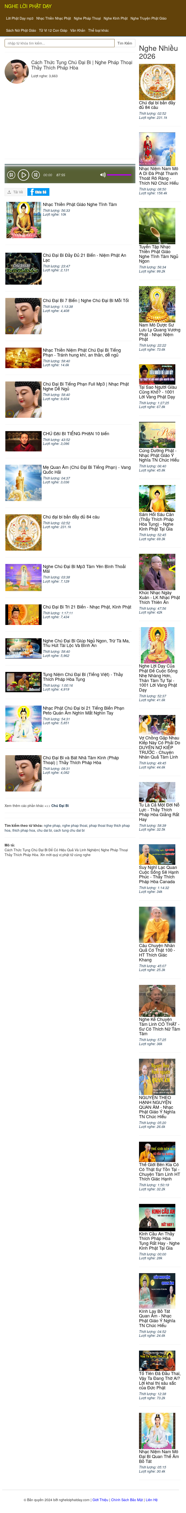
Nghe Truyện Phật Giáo (149, 18)
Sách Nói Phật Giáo (21, 30)
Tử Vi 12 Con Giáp (53, 30)
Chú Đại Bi (60, 805)
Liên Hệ (152, 1499)
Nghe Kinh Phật (116, 18)
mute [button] (103, 175)
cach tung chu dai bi (69, 830)
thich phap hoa (23, 830)
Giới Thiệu (100, 1499)
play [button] (23, 175)
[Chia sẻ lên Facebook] (38, 191)
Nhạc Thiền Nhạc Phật (53, 18)
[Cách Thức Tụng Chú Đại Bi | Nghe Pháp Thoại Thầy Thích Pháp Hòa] (17, 72)
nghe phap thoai (74, 825)
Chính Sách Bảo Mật (127, 1499)
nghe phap (52, 825)
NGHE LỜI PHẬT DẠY (28, 5)
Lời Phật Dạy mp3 (19, 18)
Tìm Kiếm (124, 43)
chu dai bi (44, 830)
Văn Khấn (77, 30)
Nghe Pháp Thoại (87, 18)
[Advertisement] (70, 120)
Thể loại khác (98, 30)
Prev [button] (11, 176)
